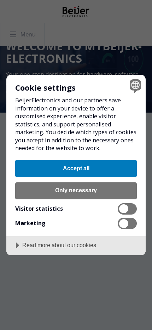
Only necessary (76, 190)
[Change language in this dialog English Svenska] (134, 86)
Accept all (76, 168)
